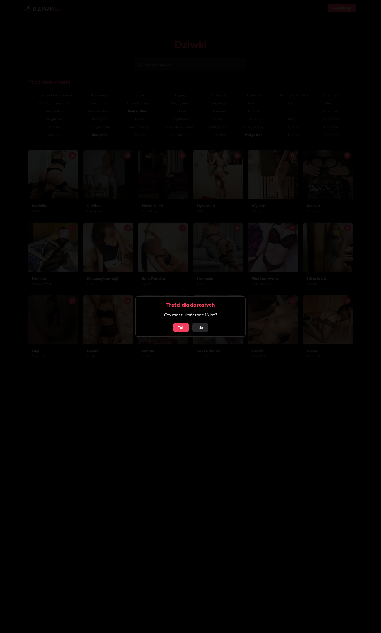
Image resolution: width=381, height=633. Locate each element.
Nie (200, 327)
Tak (181, 327)
